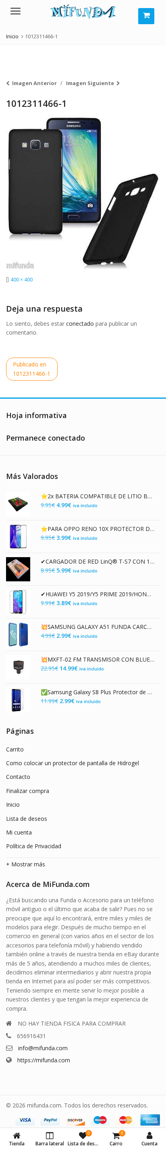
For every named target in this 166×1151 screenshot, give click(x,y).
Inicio (13, 804)
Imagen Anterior (34, 83)
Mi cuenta (19, 832)
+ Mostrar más (25, 864)
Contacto (18, 777)
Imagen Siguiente (90, 83)
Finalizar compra (27, 791)
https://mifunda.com (43, 1060)
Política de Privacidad (33, 846)
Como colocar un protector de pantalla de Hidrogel (72, 763)
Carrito (15, 749)
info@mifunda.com (43, 1048)
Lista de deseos (26, 818)
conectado (80, 323)
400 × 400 (21, 279)
